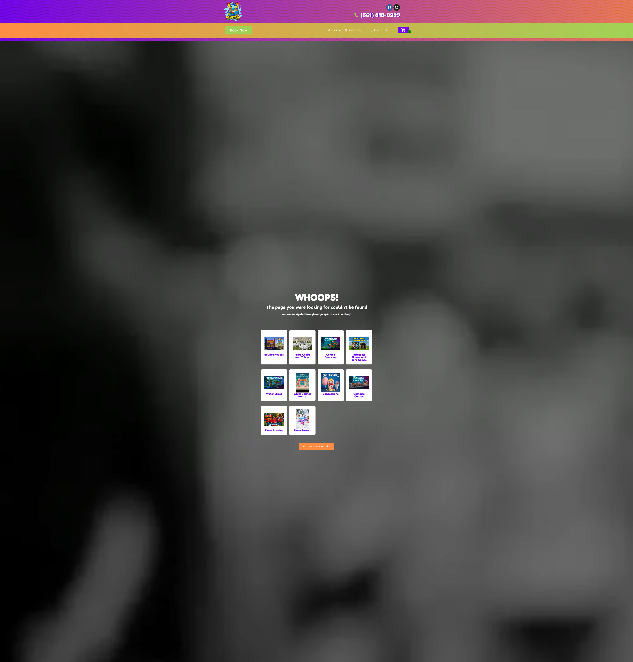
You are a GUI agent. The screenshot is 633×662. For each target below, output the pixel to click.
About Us (380, 30)
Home (336, 30)
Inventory (355, 30)
